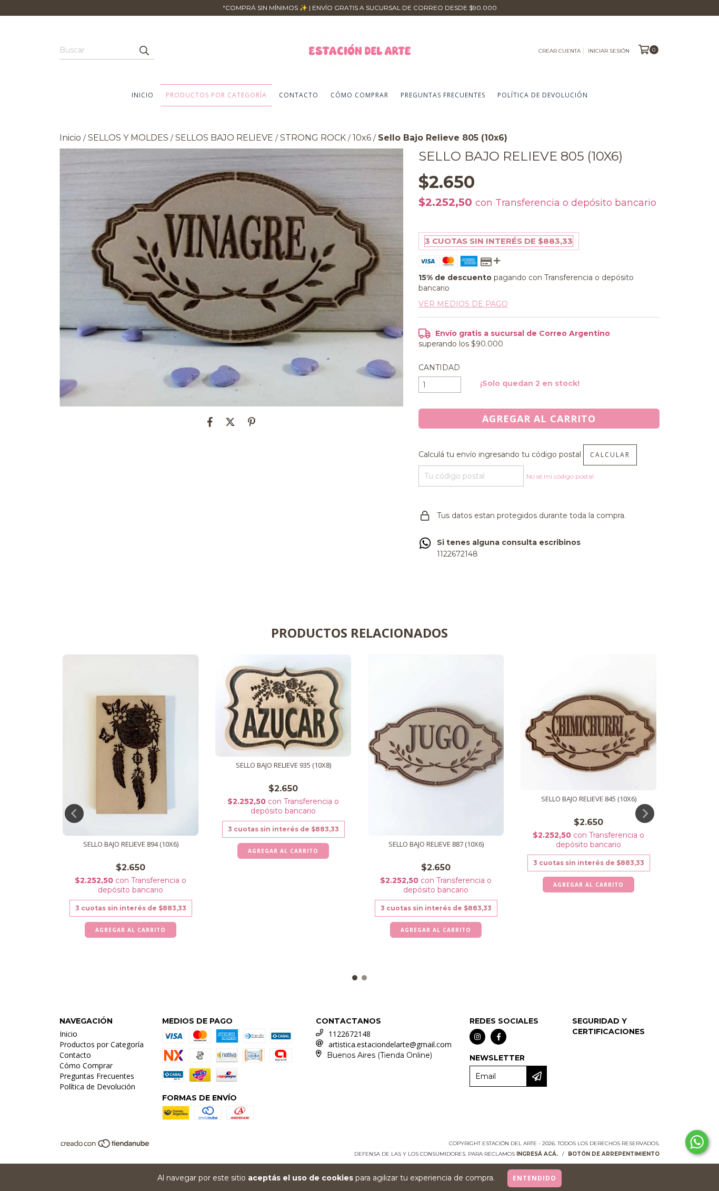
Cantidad (439, 367)
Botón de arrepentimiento (614, 1153)
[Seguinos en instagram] (477, 1037)
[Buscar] (143, 50)
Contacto (298, 95)
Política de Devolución (542, 95)
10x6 (362, 138)
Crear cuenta (559, 50)
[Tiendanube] (105, 1146)
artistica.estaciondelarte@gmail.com (390, 1044)
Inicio (143, 95)
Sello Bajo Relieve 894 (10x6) (130, 844)
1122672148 (349, 1034)
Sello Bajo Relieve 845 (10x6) (588, 799)
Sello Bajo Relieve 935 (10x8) (283, 765)
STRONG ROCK (313, 138)
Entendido (534, 1178)
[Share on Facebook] (210, 422)
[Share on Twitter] (230, 422)
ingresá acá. (537, 1153)
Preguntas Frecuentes (443, 95)
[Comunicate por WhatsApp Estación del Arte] (696, 1142)
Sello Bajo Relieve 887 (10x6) (436, 844)
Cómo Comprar (359, 95)
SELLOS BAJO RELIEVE (224, 138)
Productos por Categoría (216, 95)
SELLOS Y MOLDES (128, 138)
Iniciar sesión (609, 50)
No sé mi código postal (560, 476)
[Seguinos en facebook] (498, 1037)
